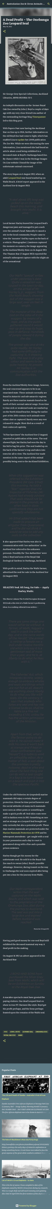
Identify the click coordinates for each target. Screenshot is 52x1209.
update (21, 140)
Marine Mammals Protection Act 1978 (21, 833)
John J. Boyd (15, 1032)
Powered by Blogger (27, 1206)
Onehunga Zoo (41, 1032)
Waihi (20, 1035)
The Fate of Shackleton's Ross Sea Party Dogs (20, 1140)
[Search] (48, 4)
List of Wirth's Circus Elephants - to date (18, 1180)
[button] (4, 31)
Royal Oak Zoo (9, 1035)
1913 (5, 1032)
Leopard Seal (14, 178)
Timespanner (39, 117)
